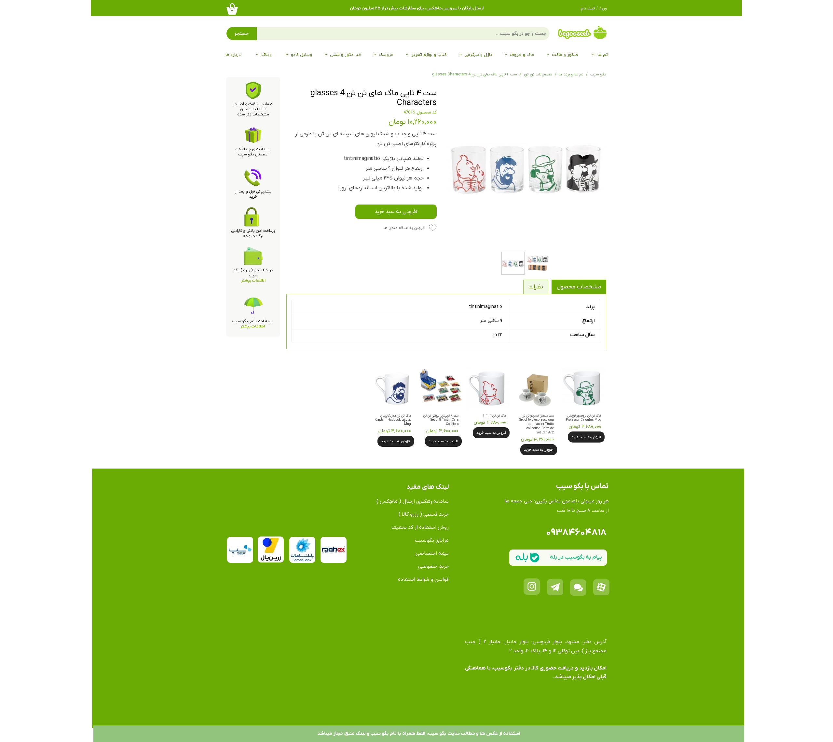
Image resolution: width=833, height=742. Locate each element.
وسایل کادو (301, 55)
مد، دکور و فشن (345, 55)
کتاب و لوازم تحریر (429, 55)
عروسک (386, 55)
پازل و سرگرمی (478, 55)
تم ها (602, 55)
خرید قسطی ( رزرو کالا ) (424, 514)
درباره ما (233, 55)
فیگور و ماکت (565, 55)
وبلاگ (266, 55)
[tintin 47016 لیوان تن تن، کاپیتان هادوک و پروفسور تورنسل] (526, 168)
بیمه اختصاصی (432, 553)
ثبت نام (588, 8)
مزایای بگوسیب (432, 540)
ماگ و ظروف (522, 55)
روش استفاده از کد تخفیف (420, 527)
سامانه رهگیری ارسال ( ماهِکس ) (412, 501)
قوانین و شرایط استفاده (423, 579)
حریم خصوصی (433, 566)
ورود (603, 8)
